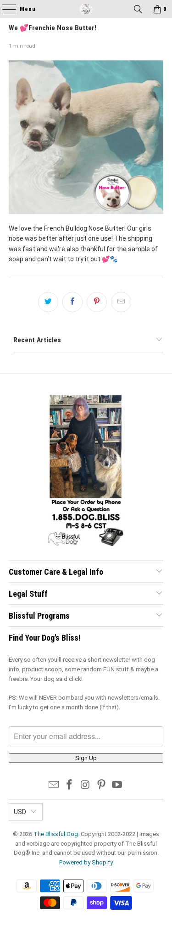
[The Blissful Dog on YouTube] (117, 785)
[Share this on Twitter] (48, 302)
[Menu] (4, 9)
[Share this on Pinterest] (97, 302)
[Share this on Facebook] (72, 302)
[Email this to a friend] (121, 302)
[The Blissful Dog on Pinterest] (101, 785)
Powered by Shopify (86, 862)
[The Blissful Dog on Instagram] (86, 785)
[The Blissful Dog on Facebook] (70, 785)
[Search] (138, 9)
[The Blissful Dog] (86, 9)
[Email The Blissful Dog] (54, 785)
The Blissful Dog (55, 834)
